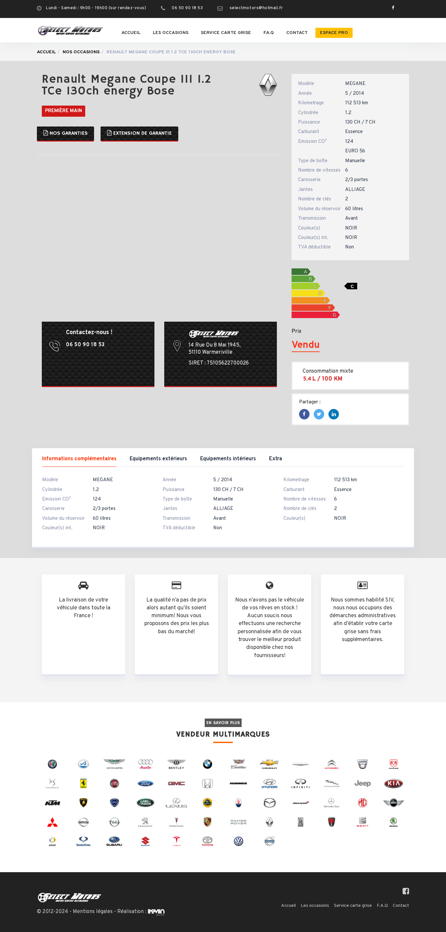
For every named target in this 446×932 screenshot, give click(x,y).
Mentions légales (93, 911)
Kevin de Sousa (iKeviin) (156, 912)
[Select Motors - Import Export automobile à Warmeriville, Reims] (70, 30)
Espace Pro (334, 33)
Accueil (130, 33)
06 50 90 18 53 (187, 8)
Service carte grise (226, 33)
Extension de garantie (142, 133)
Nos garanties (68, 133)
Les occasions (170, 33)
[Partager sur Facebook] (304, 415)
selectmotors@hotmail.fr (256, 8)
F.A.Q (268, 33)
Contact (297, 33)
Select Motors (69, 897)
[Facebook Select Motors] (391, 8)
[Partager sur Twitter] (319, 415)
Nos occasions (81, 52)
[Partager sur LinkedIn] (334, 415)
